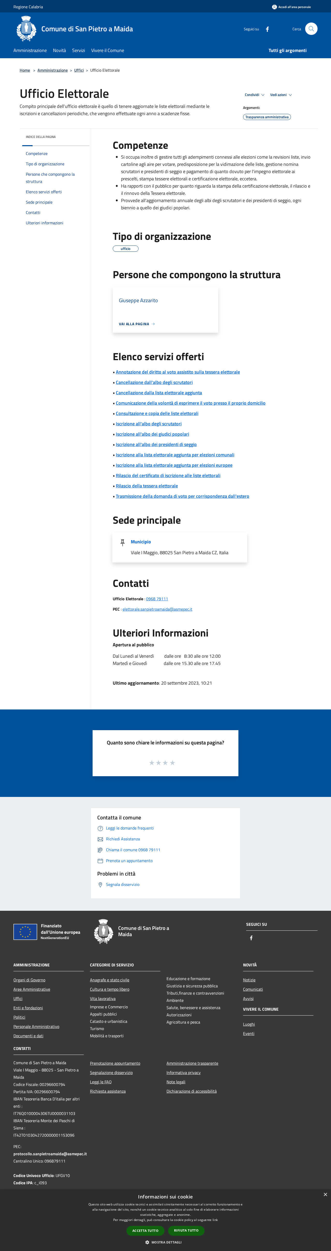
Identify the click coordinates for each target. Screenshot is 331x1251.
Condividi (252, 95)
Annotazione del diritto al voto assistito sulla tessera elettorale (178, 371)
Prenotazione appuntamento (115, 1063)
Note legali (176, 1082)
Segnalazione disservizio (111, 1072)
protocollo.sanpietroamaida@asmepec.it (50, 1154)
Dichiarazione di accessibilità (192, 1091)
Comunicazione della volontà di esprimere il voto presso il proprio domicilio (191, 402)
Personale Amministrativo (36, 1026)
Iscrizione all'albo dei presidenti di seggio (156, 444)
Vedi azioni (278, 95)
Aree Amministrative (31, 989)
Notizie (249, 980)
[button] (165, 1242)
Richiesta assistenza (108, 1091)
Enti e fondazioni (28, 1008)
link (215, 1220)
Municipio (141, 541)
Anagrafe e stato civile (109, 980)
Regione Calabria (28, 7)
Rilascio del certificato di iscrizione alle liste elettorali (168, 475)
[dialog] (165, 1220)
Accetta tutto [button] (145, 1230)
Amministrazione (52, 70)
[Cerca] (311, 29)
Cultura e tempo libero (109, 989)
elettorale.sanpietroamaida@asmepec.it (157, 609)
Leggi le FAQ (101, 1082)
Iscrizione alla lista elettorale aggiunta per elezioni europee (174, 465)
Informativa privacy (184, 1072)
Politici (19, 1017)
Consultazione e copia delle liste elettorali (157, 413)
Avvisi (248, 998)
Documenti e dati (28, 1036)
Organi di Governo (29, 980)
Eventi (248, 1033)
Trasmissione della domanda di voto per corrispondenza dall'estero (182, 496)
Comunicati (253, 989)
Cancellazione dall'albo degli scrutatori (154, 382)
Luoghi (249, 1024)
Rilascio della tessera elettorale (147, 485)
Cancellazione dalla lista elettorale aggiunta (159, 392)
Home (25, 70)
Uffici (79, 70)
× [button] (325, 1195)
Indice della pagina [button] (41, 136)
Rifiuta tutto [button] (186, 1230)
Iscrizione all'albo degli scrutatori (149, 423)
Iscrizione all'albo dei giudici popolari (152, 434)
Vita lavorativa (103, 998)
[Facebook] (265, 28)
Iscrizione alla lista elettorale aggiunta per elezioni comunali (175, 454)
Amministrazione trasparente (192, 1063)
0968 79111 (157, 599)
